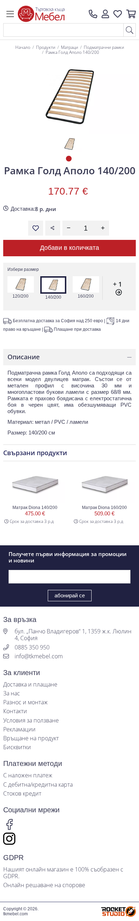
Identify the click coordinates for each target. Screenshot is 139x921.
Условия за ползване (31, 720)
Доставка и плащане (30, 684)
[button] (105, 14)
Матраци (69, 47)
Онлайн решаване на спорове (44, 885)
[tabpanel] (69, 144)
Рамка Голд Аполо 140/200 (72, 52)
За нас (11, 693)
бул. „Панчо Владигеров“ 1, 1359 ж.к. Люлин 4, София (73, 635)
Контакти (15, 711)
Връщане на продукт (31, 738)
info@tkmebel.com (39, 656)
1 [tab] (69, 159)
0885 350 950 (32, 647)
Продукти (45, 47)
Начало (22, 47)
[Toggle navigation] (10, 14)
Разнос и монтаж (25, 702)
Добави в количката (69, 247)
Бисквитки (17, 747)
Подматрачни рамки (104, 47)
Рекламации (19, 729)
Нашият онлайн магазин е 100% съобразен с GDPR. (63, 873)
